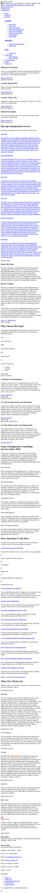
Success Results (9, 60)
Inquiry (7, 62)
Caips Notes (12, 36)
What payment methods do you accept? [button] (12, 668)
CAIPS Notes (9, 883)
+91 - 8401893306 (8, 5)
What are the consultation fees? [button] (10, 601)
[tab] (21, 548)
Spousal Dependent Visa (12, 881)
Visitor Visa (12, 24)
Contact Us (8, 63)
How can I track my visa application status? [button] (13, 647)
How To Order (13, 58)
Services (7, 17)
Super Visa (12, 26)
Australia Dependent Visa (16, 44)
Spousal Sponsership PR (16, 29)
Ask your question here (19, 677)
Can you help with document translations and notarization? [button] (18, 638)
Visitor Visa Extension (15, 33)
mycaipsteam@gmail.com (24, 5)
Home (6, 13)
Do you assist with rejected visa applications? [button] (14, 619)
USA (6, 50)
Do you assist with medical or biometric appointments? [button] (16, 658)
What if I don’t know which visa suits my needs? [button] (14, 629)
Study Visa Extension (15, 31)
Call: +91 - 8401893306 (8, 320)
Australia (8, 40)
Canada (8, 21)
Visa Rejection (13, 35)
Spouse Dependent (14, 28)
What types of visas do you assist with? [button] (12, 548)
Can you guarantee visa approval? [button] (11, 588)
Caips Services (13, 57)
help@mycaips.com (11, 860)
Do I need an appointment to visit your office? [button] (14, 610)
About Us (8, 15)
